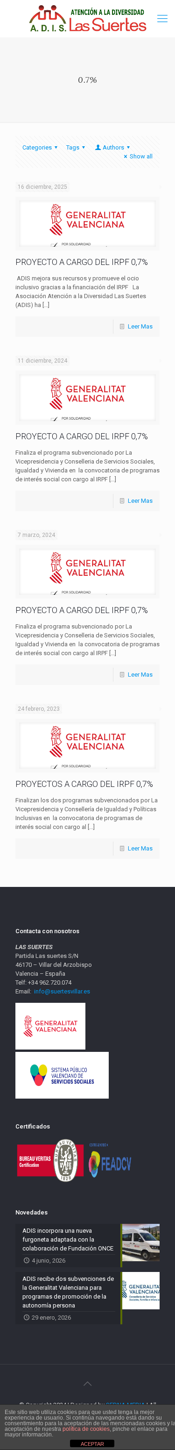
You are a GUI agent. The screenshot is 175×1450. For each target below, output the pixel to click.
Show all (141, 156)
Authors (113, 147)
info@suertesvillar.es (62, 991)
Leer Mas (140, 326)
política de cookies (86, 1429)
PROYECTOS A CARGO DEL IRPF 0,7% (84, 784)
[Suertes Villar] (87, 19)
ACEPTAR (92, 1444)
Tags (72, 147)
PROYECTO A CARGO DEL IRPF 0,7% (81, 262)
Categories (37, 147)
